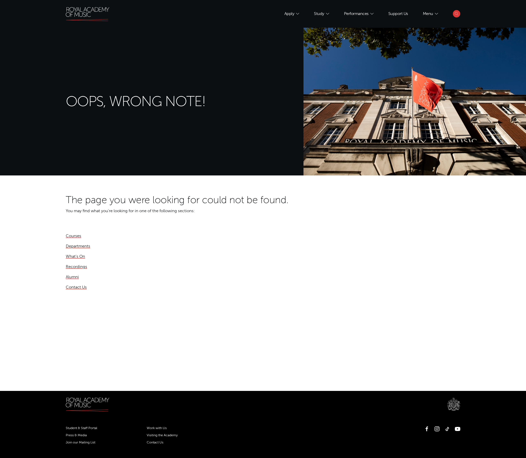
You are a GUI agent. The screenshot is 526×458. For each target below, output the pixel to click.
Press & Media (76, 435)
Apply (289, 13)
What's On (75, 256)
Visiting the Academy (162, 435)
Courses (73, 236)
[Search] (456, 13)
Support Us (398, 13)
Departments (78, 246)
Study (319, 13)
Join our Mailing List (80, 442)
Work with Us (157, 428)
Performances (356, 13)
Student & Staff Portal (81, 428)
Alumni (72, 277)
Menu (428, 13)
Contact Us (76, 287)
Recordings (76, 266)
